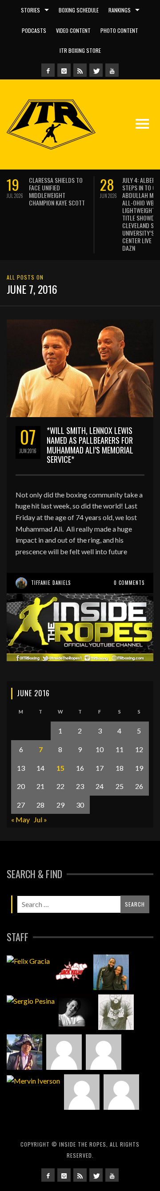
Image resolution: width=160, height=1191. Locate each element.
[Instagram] (64, 70)
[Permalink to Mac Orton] (82, 1057)
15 (60, 732)
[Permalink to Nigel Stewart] (116, 977)
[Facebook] (48, 70)
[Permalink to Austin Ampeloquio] (103, 1017)
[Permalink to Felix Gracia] (28, 925)
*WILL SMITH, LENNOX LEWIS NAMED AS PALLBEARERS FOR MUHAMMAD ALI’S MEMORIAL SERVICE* (90, 410)
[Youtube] (112, 70)
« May (20, 784)
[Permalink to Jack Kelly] (71, 937)
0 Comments (129, 547)
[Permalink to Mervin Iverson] (33, 1045)
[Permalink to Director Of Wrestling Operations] (64, 1017)
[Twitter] (96, 70)
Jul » (40, 784)
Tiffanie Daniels (51, 547)
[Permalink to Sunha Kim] (24, 1017)
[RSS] (80, 70)
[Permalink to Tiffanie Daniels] (111, 937)
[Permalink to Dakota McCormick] (76, 977)
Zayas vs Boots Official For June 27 (94, 183)
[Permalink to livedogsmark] (121, 1057)
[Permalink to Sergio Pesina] (31, 965)
